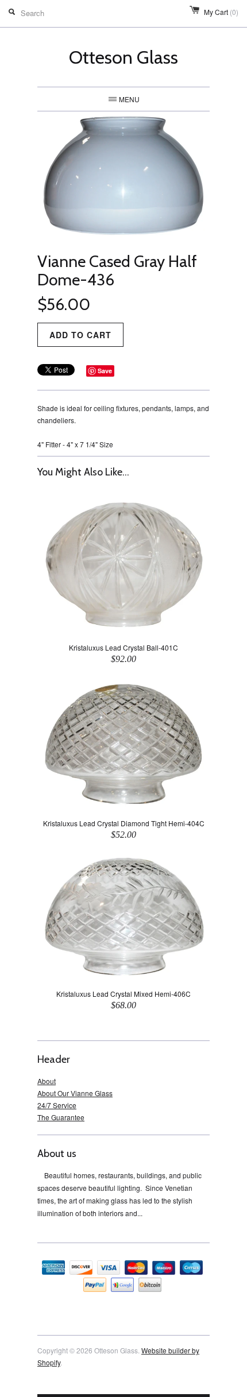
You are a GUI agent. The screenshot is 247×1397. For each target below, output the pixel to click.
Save (105, 370)
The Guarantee (60, 1117)
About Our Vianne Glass (75, 1093)
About (46, 1081)
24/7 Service (56, 1105)
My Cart (221, 12)
